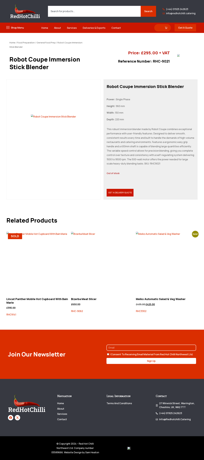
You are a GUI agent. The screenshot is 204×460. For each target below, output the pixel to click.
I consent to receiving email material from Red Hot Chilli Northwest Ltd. (151, 354)
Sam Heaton (92, 452)
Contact (116, 27)
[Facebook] (10, 417)
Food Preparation (26, 42)
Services (72, 27)
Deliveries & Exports (94, 27)
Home (44, 27)
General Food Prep (46, 42)
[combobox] (94, 11)
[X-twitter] (17, 417)
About (57, 27)
